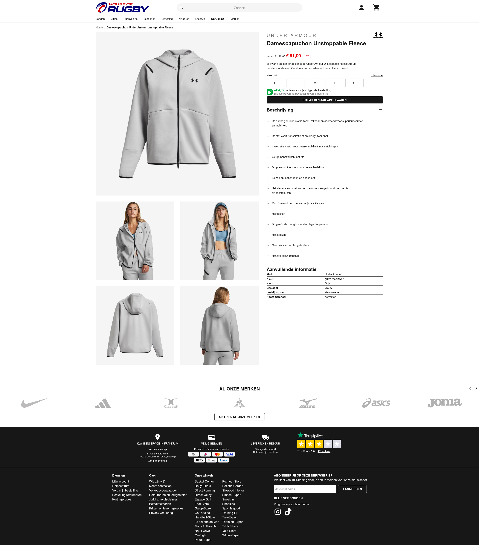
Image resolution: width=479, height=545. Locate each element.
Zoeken (239, 7)
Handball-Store (205, 517)
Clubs (114, 19)
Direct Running (205, 490)
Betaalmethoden (160, 504)
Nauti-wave (202, 531)
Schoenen (149, 19)
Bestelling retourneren (127, 495)
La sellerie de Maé (207, 522)
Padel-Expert (203, 540)
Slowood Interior (233, 490)
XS (275, 83)
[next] (476, 389)
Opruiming (218, 19)
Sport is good (231, 508)
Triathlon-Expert (232, 522)
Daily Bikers (203, 486)
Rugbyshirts (130, 19)
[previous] (470, 389)
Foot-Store (202, 504)
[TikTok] (288, 512)
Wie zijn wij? (157, 481)
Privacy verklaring (161, 513)
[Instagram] (277, 512)
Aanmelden (352, 489)
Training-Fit (229, 513)
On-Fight (200, 535)
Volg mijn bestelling (125, 490)
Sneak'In (228, 499)
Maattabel (377, 75)
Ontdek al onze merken (239, 417)
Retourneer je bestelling (265, 452)
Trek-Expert (229, 517)
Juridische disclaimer (163, 499)
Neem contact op (158, 449)
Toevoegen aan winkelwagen (325, 100)
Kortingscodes (121, 499)
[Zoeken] (181, 7)
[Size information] (275, 75)
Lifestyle (200, 19)
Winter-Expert (231, 535)
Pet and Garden (232, 486)
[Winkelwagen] (376, 7)
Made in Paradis (205, 526)
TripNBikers (230, 526)
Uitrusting (167, 19)
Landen (100, 19)
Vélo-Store (229, 531)
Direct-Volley (203, 495)
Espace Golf (203, 499)
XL (354, 83)
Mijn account (120, 481)
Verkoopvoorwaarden (163, 490)
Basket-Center (204, 481)
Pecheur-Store (231, 481)
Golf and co (202, 513)
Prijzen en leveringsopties (166, 508)
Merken (235, 19)
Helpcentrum (120, 486)
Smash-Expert (231, 495)
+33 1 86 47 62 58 (157, 461)
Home (99, 27)
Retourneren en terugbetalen (168, 495)
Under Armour (292, 35)
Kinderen (184, 19)
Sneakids (228, 504)
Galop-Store (203, 508)
